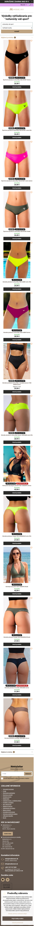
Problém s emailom (8, 802)
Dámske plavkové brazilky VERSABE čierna (17, 687)
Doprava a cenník (7, 795)
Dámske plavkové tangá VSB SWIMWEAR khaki (17, 637)
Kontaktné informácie (9, 812)
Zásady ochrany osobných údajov (17, 913)
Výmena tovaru (7, 797)
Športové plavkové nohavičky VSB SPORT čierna (17, 80)
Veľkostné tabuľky (8, 816)
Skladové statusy (7, 806)
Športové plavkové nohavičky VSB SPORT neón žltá (17, 130)
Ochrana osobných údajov (10, 814)
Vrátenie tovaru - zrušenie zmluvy (12, 800)
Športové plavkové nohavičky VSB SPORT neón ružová (16, 181)
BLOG (4, 818)
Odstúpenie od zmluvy (9, 808)
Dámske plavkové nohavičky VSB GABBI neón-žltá (17, 282)
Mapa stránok (7, 810)
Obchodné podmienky (9, 793)
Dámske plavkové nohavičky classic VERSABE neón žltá (17, 435)
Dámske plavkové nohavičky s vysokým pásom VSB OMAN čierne (16, 383)
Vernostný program (8, 789)
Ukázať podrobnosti (17, 922)
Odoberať (28, 774)
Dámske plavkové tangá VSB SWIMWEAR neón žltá (16, 536)
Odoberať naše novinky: (16, 769)
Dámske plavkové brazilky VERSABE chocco (16, 738)
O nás (4, 791)
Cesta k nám (7, 833)
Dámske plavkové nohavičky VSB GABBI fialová (16, 332)
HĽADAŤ (16, 31)
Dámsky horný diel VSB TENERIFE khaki (17, 586)
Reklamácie (6, 799)
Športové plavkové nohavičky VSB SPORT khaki (16, 231)
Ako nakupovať (7, 804)
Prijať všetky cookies (17, 918)
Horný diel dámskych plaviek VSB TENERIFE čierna (16, 485)
